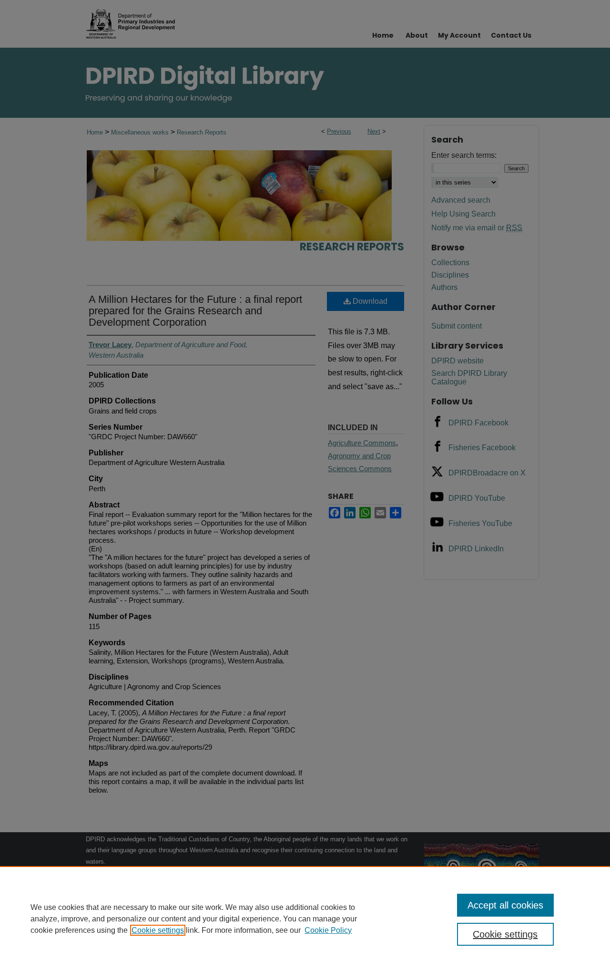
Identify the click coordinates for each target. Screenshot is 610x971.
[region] (305, 918)
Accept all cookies (505, 905)
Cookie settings (158, 930)
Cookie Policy (328, 930)
